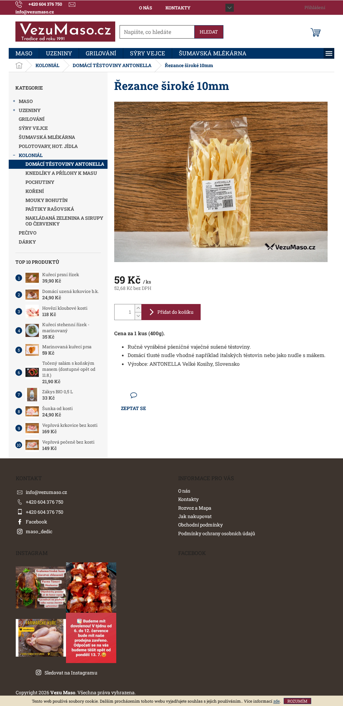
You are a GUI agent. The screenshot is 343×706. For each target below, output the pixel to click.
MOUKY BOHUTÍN (46, 200)
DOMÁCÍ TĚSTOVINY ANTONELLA (64, 164)
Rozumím (297, 701)
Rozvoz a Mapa (194, 508)
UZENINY (30, 110)
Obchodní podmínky (200, 524)
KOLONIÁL (31, 155)
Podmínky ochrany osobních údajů (216, 533)
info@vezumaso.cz (46, 492)
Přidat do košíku (175, 312)
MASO (26, 101)
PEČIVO (28, 233)
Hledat (209, 32)
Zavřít (151, 395)
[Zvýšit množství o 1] (138, 308)
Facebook (36, 521)
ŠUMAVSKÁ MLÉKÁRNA (47, 137)
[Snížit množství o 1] (138, 316)
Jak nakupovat (195, 516)
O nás (145, 8)
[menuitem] (24, 53)
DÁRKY (27, 242)
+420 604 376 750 (44, 502)
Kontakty (178, 8)
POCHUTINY (39, 182)
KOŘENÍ (34, 191)
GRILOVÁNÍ (32, 119)
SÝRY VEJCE (33, 128)
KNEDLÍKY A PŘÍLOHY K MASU (61, 173)
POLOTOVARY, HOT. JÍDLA (48, 146)
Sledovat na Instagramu (71, 672)
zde (276, 701)
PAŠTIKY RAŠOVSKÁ (49, 209)
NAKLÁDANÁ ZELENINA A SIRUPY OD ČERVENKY (64, 221)
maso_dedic (39, 531)
